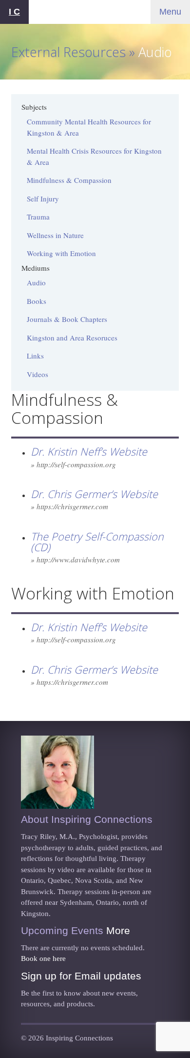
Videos (37, 374)
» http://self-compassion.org (73, 464)
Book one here (43, 958)
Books (36, 301)
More (118, 930)
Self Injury (43, 198)
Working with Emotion (61, 253)
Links (35, 355)
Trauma (38, 216)
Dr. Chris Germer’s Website (94, 494)
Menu (170, 12)
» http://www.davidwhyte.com (75, 559)
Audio (36, 282)
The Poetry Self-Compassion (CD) (97, 542)
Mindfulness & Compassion (69, 180)
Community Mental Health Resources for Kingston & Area (89, 127)
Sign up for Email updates (81, 975)
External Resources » (74, 52)
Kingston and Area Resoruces (72, 337)
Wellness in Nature (55, 235)
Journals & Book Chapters (67, 319)
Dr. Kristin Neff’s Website (89, 451)
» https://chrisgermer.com (69, 506)
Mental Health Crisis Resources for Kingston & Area (94, 156)
